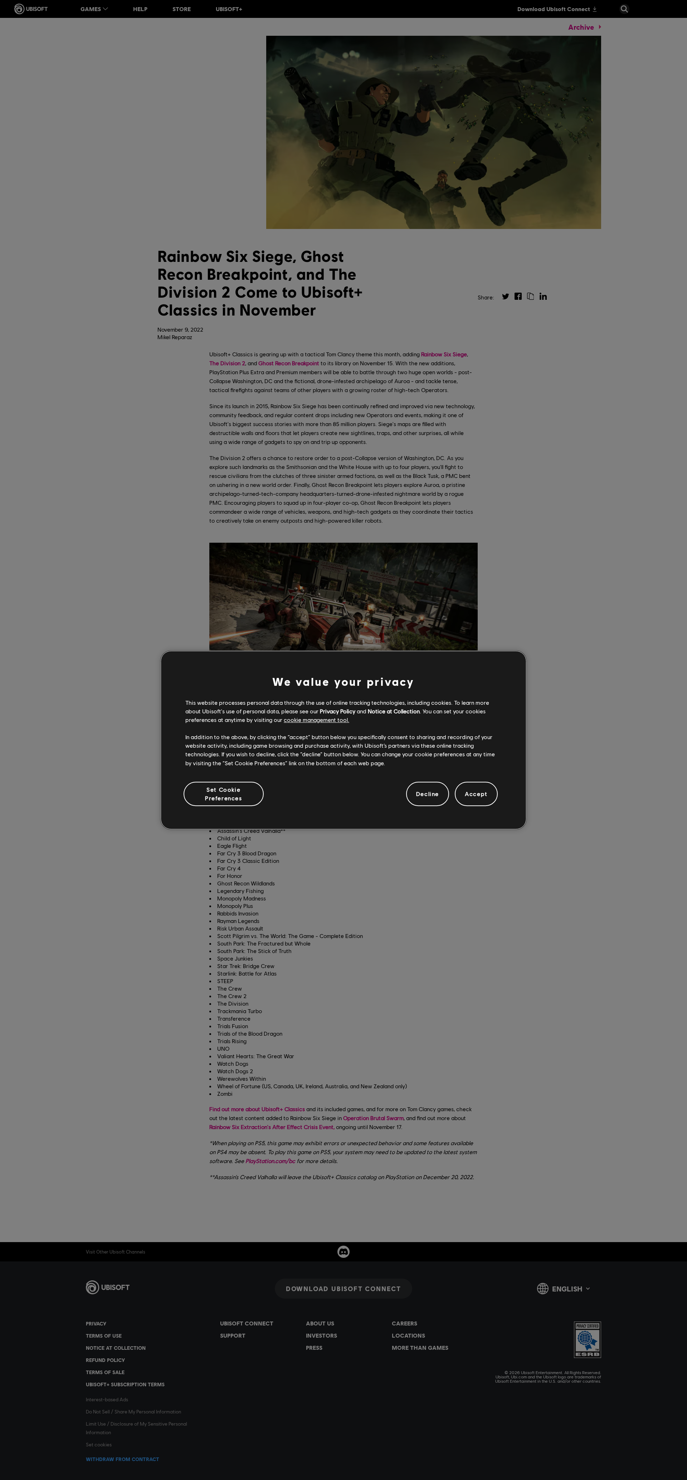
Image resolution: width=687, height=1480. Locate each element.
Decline (427, 793)
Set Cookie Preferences (223, 793)
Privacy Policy (337, 711)
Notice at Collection (394, 711)
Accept (476, 793)
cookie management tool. (316, 719)
